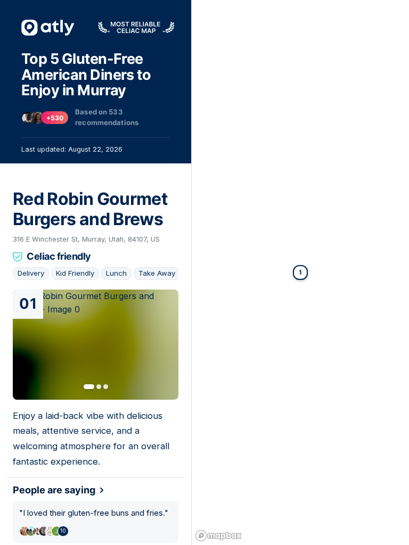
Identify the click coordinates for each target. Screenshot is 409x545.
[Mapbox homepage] (218, 536)
